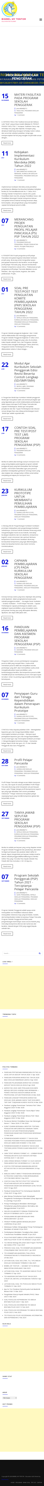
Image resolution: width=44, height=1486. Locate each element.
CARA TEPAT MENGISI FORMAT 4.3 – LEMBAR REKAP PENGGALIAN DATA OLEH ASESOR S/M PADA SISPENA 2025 (23, 1155)
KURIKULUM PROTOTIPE (25, 512)
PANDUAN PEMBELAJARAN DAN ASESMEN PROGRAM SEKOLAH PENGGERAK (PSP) (27, 635)
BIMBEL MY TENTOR (14, 19)
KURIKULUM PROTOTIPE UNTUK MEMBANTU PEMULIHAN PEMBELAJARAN (25, 498)
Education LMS (29, 1476)
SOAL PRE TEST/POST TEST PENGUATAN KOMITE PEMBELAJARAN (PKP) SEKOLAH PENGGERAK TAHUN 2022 (26, 300)
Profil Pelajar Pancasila (23, 761)
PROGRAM (19, 1482)
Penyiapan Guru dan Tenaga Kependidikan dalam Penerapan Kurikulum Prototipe (27, 702)
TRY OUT (33, 1482)
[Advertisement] (22, 48)
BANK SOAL (26, 1482)
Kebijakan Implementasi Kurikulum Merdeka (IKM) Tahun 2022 (24, 159)
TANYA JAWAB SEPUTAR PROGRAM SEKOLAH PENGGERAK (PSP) (27, 819)
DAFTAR (39, 1482)
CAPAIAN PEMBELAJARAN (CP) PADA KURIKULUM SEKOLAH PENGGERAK (25, 569)
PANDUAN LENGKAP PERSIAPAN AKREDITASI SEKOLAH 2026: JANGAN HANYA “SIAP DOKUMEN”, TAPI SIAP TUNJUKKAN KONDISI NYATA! (22, 1100)
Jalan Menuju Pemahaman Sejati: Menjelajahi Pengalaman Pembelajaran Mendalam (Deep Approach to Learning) (23, 1198)
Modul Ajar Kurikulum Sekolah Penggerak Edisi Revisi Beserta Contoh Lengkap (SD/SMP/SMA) (27, 371)
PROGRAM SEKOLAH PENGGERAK (25, 322)
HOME (13, 1482)
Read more (7, 143)
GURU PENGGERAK (23, 895)
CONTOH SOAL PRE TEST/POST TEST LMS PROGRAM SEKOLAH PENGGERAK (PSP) (27, 436)
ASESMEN (20, 650)
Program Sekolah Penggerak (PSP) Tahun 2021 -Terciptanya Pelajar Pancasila (26, 882)
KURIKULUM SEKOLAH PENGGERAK (26, 320)
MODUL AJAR (21, 386)
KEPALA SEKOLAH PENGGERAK (27, 318)
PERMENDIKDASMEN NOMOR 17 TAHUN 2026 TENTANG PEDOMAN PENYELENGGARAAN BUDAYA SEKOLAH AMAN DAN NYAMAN (22, 1140)
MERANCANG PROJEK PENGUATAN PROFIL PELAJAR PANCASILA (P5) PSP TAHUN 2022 (26, 228)
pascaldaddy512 (21, 108)
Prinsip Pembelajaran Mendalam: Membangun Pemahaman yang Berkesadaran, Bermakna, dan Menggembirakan (21, 1206)
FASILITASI (20, 111)
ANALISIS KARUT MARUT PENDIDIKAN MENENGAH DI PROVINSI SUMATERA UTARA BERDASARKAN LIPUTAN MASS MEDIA (22, 1176)
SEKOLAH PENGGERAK (22, 324)
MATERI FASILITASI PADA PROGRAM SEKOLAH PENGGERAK (27, 99)
